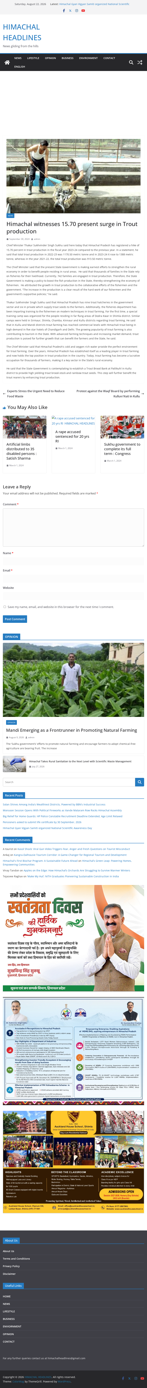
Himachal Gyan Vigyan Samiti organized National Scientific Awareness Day (47, 828)
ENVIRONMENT (88, 58)
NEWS (18, 58)
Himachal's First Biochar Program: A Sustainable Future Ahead (40, 860)
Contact (109, 58)
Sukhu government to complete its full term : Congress (122, 449)
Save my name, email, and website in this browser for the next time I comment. (61, 607)
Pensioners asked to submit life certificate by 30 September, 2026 (42, 822)
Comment (11, 504)
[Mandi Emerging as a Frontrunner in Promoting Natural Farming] (73, 680)
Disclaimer (9, 1274)
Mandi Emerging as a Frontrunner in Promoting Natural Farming (71, 730)
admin (37, 239)
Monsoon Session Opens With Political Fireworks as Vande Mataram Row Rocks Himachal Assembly (62, 810)
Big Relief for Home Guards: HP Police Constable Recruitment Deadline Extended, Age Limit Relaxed (62, 816)
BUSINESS (68, 58)
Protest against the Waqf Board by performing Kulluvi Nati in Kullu (108, 393)
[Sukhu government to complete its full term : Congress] (122, 418)
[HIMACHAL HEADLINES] (7, 62)
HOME (7, 1296)
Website (8, 588)
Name (8, 553)
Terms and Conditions (16, 1258)
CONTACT (9, 1341)
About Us (8, 1251)
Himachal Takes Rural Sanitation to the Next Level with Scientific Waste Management (80, 761)
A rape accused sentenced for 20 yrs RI (72, 436)
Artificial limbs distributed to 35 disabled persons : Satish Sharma (21, 451)
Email (8, 570)
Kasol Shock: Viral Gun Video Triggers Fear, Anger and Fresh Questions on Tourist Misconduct (74, 849)
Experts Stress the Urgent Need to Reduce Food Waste (36, 393)
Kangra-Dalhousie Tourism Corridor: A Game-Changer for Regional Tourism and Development (70, 855)
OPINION (50, 58)
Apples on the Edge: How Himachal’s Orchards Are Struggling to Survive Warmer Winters (77, 870)
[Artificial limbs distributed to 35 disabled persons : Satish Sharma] (24, 418)
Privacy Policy (11, 1266)
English (19, 66)
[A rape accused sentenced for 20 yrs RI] (73, 418)
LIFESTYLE (33, 58)
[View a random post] (140, 62)
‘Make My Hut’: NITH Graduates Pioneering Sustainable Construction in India (73, 876)
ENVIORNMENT (12, 1326)
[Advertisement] (73, 98)
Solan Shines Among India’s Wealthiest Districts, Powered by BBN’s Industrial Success (54, 804)
